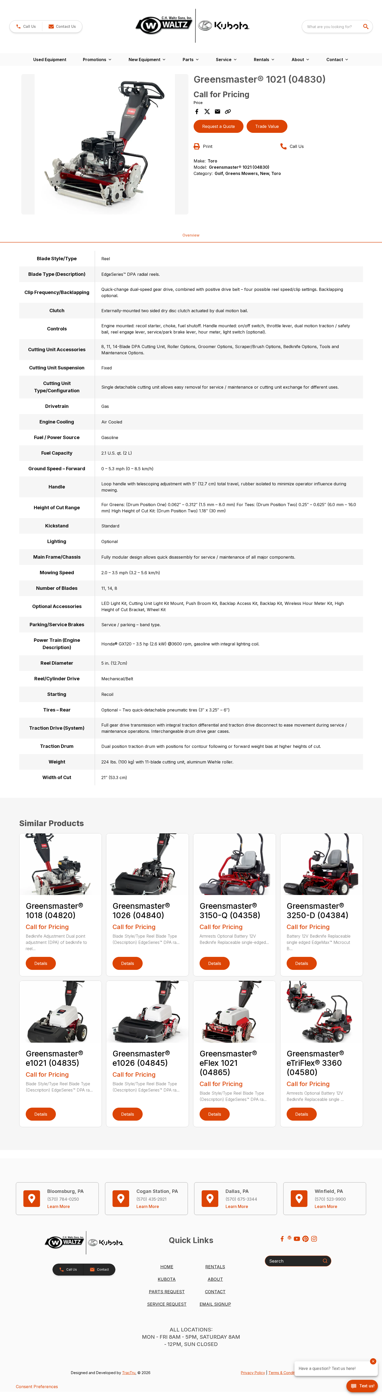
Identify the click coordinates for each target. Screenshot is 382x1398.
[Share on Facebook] (197, 111)
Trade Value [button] (267, 126)
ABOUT (215, 1279)
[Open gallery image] (105, 144)
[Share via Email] (217, 111)
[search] (366, 26)
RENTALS (215, 1266)
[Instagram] (314, 1239)
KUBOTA (167, 1279)
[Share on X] (207, 111)
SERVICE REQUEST (167, 1304)
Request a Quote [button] (218, 126)
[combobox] (337, 26)
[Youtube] (297, 1239)
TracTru (128, 1372)
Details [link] (40, 963)
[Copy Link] (228, 111)
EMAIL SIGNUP (215, 1304)
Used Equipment (49, 59)
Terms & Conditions (285, 1372)
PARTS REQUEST (167, 1291)
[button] (26, 26)
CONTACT (215, 1291)
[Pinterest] (305, 1239)
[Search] (325, 1260)
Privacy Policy (253, 1372)
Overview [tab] (191, 235)
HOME (166, 1266)
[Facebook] (282, 1239)
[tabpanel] (105, 145)
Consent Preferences (37, 1386)
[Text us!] (362, 1386)
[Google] (289, 1237)
